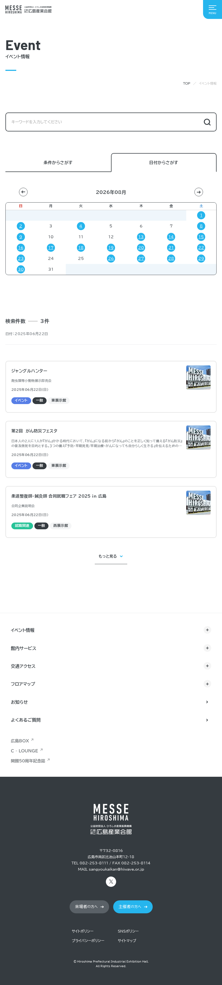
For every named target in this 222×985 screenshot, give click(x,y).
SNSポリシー (128, 931)
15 (201, 237)
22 (201, 248)
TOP (186, 83)
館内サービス (23, 648)
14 (171, 237)
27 (141, 258)
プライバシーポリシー (88, 941)
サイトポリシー (82, 931)
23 (21, 258)
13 (141, 237)
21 (171, 248)
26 (111, 258)
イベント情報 (22, 630)
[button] (23, 192)
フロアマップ (23, 684)
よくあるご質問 (26, 720)
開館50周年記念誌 (28, 761)
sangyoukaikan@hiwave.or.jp (116, 869)
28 (171, 258)
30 (21, 269)
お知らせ (19, 702)
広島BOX (20, 741)
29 (201, 258)
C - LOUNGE (24, 751)
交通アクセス (23, 666)
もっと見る (108, 556)
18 (81, 248)
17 (51, 248)
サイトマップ (127, 941)
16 (21, 248)
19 (111, 248)
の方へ (86, 907)
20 (141, 248)
